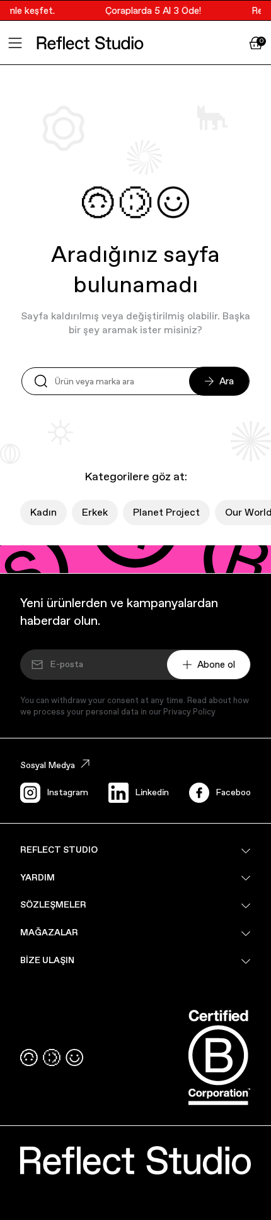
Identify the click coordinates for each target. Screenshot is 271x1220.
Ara (226, 381)
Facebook (235, 792)
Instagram (67, 792)
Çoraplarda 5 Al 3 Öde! (151, 10)
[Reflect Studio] (90, 43)
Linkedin (152, 792)
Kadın (43, 512)
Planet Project (166, 512)
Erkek (95, 512)
